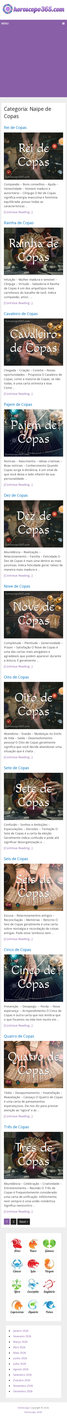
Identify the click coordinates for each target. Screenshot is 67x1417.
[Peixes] (49, 1313)
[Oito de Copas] (33, 705)
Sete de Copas (16, 767)
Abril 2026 (19, 1347)
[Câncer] (17, 1272)
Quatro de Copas (19, 1036)
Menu (5, 23)
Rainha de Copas (19, 222)
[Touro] (33, 1252)
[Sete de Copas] (33, 796)
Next (23, 1222)
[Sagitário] (49, 1293)
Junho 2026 (20, 1358)
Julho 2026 (19, 1364)
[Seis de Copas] (33, 887)
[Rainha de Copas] (33, 251)
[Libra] (17, 1293)
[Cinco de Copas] (33, 978)
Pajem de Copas (18, 404)
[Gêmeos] (49, 1252)
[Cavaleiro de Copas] (33, 342)
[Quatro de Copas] (33, 1064)
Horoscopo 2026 (33, 1412)
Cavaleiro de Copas (21, 313)
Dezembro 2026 (23, 1391)
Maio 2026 (19, 1353)
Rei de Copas (15, 127)
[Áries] (17, 1252)
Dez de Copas (16, 495)
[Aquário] (33, 1313)
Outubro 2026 (21, 1380)
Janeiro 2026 (20, 1331)
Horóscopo (24, 1407)
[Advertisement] (33, 62)
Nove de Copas (17, 586)
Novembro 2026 (23, 1386)
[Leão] (33, 1272)
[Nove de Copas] (33, 614)
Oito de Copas (16, 677)
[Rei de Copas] (33, 156)
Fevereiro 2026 (22, 1336)
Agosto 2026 (20, 1369)
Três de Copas (16, 1126)
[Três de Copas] (33, 1155)
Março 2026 (20, 1342)
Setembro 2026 (22, 1375)
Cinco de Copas (17, 949)
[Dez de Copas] (33, 523)
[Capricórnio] (17, 1313)
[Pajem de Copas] (33, 433)
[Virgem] (49, 1272)
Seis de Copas (16, 858)
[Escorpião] (33, 1293)
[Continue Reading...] (18, 212)
